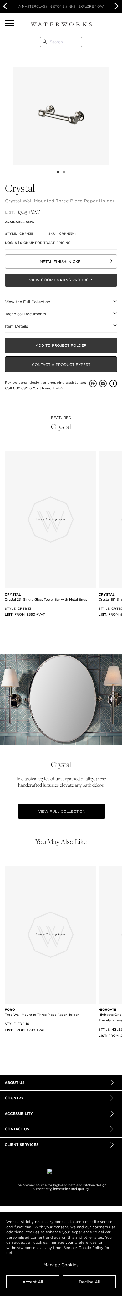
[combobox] (61, 42)
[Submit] (45, 42)
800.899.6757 (25, 388)
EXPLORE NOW (91, 6)
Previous (8, 108)
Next (116, 6)
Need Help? (52, 388)
